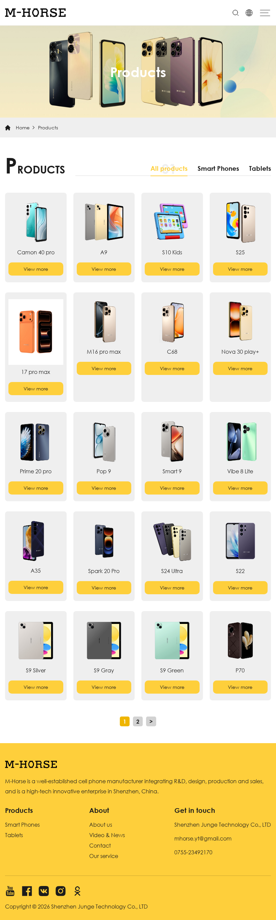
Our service (103, 855)
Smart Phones (218, 168)
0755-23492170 (193, 852)
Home (23, 127)
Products (48, 127)
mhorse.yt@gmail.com (203, 838)
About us (100, 824)
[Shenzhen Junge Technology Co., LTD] (35, 12)
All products (168, 168)
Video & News (107, 834)
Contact (100, 845)
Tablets (260, 168)
